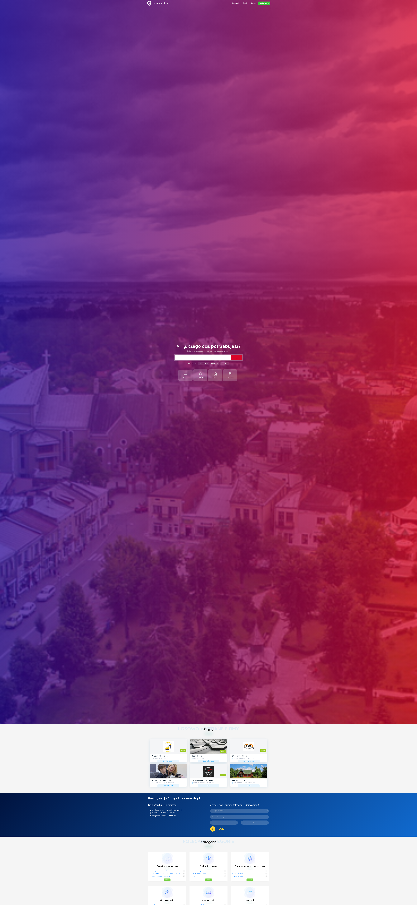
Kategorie (235, 3)
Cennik (245, 3)
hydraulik (215, 363)
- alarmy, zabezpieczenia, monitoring (163, 871)
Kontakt (253, 3)
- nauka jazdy (196, 871)
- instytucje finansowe (240, 871)
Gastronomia (167, 900)
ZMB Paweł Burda (239, 756)
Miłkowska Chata (239, 780)
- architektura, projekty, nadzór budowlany (165, 873)
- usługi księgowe (238, 876)
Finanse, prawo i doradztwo (250, 866)
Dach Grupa (197, 756)
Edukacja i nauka (208, 866)
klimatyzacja (204, 363)
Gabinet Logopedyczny (161, 780)
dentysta (224, 363)
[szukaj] (236, 357)
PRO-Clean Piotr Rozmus (202, 780)
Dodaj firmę (264, 3)
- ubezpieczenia (237, 873)
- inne (193, 876)
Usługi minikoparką (159, 756)
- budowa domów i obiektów (160, 876)
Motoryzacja (208, 900)
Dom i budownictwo (167, 866)
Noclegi (250, 900)
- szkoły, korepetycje (198, 873)
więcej (167, 879)
